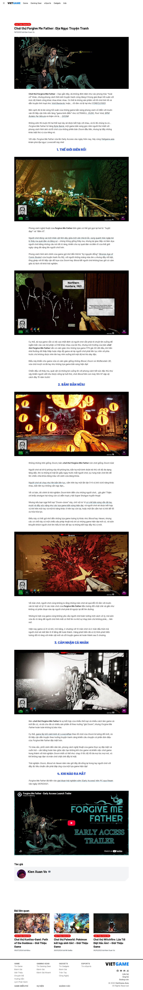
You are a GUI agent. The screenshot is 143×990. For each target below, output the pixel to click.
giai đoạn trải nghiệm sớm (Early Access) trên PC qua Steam (85, 780)
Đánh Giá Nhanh (44, 972)
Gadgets (57, 3)
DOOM (65, 116)
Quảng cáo (124, 979)
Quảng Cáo (64, 986)
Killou (28, 950)
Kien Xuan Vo (30, 32)
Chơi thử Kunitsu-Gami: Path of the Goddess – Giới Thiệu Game (31, 943)
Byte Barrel (59, 126)
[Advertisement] (71, 14)
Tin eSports (86, 966)
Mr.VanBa (68, 950)
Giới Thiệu (18, 972)
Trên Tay (63, 972)
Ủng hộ (125, 977)
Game (25, 3)
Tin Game (18, 966)
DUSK (91, 113)
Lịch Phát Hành (21, 982)
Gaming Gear (36, 3)
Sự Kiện (40, 986)
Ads (64, 3)
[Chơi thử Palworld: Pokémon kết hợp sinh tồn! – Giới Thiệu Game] (71, 923)
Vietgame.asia (107, 139)
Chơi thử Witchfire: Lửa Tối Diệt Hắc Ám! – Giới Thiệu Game (109, 943)
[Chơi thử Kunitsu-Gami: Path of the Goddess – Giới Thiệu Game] (31, 923)
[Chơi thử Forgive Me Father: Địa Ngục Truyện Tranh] (71, 63)
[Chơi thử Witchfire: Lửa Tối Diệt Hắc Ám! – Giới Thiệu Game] (111, 923)
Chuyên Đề (19, 976)
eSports (47, 3)
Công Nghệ (64, 976)
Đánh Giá (18, 969)
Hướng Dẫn (19, 979)
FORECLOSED (98, 103)
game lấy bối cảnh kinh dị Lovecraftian (54, 734)
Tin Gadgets (64, 966)
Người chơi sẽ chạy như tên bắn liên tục (47, 482)
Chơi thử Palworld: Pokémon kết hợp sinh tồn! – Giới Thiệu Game (71, 943)
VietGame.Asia (122, 983)
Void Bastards (58, 103)
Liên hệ (125, 974)
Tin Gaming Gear (44, 966)
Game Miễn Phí (21, 986)
